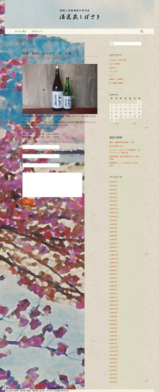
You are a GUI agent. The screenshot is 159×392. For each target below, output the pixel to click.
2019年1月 (113, 297)
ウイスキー (113, 71)
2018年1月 (113, 343)
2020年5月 (113, 236)
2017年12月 (113, 347)
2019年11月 (113, 259)
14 (135, 109)
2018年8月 (113, 316)
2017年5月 (113, 374)
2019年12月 (113, 255)
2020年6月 (113, 232)
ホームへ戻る (20, 31)
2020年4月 (113, 239)
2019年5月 (113, 282)
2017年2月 (113, 382)
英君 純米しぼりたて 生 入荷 (46, 53)
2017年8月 (113, 363)
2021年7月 (113, 182)
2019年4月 (113, 286)
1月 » (135, 123)
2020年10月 (113, 216)
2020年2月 (113, 247)
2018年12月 (113, 301)
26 (125, 116)
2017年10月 (113, 355)
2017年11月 (113, 351)
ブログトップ (37, 31)
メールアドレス (32, 152)
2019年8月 (113, 270)
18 (121, 113)
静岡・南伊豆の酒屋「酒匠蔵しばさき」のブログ (34, 391)
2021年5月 (113, 189)
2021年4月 (113, 193)
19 (125, 113)
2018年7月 (113, 320)
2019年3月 (113, 289)
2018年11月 (113, 305)
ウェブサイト (28, 161)
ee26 (68, 58)
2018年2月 (113, 340)
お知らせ (43, 58)
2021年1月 (113, 205)
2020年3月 (113, 243)
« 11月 (116, 123)
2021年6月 (113, 186)
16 (112, 113)
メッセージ (27, 170)
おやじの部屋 (114, 64)
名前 (27, 143)
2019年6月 (113, 278)
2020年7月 (113, 228)
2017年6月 (113, 370)
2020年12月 (113, 209)
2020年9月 (113, 220)
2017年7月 (113, 366)
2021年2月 (113, 201)
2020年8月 (113, 224)
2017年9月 (113, 359)
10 (116, 109)
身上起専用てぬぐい (117, 146)
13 (130, 109)
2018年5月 (113, 328)
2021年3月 (113, 197)
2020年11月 (113, 213)
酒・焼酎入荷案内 (55, 58)
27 (130, 116)
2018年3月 (113, 336)
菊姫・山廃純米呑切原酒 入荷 (121, 142)
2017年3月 (113, 378)
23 (112, 116)
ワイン (112, 75)
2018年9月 (113, 313)
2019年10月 (113, 263)
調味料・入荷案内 (116, 79)
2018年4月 (113, 332)
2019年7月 (113, 274)
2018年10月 (113, 309)
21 (135, 113)
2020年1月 (113, 251)
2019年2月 (113, 293)
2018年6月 (113, 324)
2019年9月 (113, 266)
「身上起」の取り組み (118, 60)
